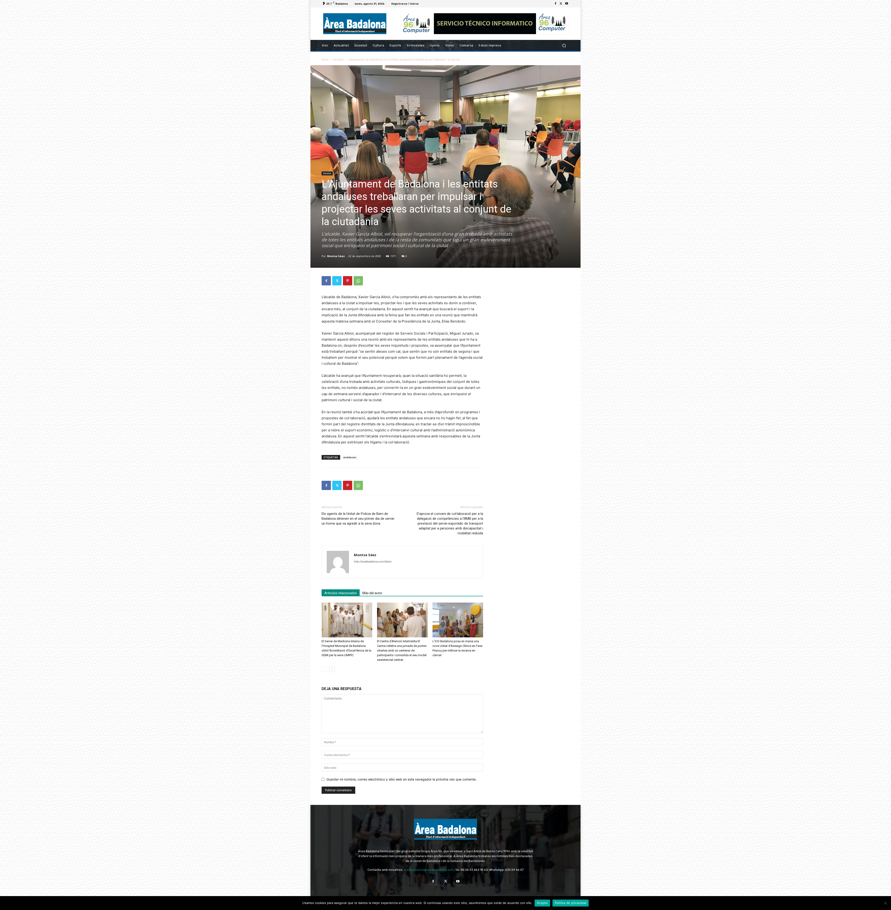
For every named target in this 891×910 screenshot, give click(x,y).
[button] (563, 45)
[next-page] (332, 669)
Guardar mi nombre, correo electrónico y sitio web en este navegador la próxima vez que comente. (401, 779)
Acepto (542, 903)
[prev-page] (324, 669)
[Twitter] (561, 3)
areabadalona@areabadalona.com (429, 869)
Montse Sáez (336, 256)
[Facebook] (555, 3)
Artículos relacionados (340, 593)
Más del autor (372, 593)
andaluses (349, 457)
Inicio (325, 59)
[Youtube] (566, 3)
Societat (338, 59)
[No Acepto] (885, 903)
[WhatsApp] (358, 280)
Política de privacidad (571, 903)
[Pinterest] (347, 280)
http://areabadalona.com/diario (373, 561)
